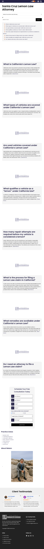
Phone (13, 413)
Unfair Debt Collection (7, 438)
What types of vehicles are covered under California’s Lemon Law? (21, 26)
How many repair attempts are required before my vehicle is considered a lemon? (19, 234)
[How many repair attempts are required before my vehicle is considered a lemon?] (22, 219)
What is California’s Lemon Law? (13, 24)
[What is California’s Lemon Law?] (22, 52)
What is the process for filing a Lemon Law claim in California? (19, 35)
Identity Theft (6, 435)
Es (35, 1)
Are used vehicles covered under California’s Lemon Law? (18, 28)
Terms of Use (6, 537)
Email (25, 413)
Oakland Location (6, 541)
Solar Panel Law (6, 441)
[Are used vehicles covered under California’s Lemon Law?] (22, 133)
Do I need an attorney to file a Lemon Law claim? (17, 39)
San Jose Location (7, 543)
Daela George (30, 496)
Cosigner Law (6, 442)
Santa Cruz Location (7, 539)
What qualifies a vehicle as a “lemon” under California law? (19, 30)
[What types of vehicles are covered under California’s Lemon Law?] (22, 92)
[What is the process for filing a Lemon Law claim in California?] (22, 265)
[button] (2, 466)
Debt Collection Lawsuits (8, 439)
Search (38, 19)
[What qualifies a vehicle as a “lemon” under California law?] (22, 176)
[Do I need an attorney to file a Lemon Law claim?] (22, 352)
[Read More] (15, 73)
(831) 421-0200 (33, 519)
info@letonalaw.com (34, 523)
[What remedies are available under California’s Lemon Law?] (22, 308)
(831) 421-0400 (32, 521)
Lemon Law (5, 444)
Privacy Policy (6, 535)
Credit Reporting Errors (8, 436)
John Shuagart (11, 496)
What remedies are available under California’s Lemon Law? (19, 37)
